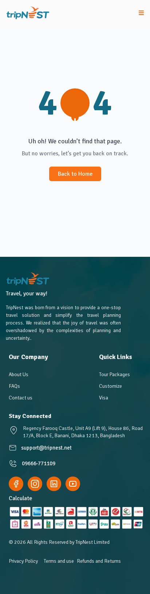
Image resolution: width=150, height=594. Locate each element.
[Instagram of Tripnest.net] (35, 484)
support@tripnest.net (46, 447)
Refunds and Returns (99, 561)
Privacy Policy (23, 561)
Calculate (20, 498)
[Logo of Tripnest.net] (28, 12)
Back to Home (75, 174)
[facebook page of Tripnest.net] (16, 484)
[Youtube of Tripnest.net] (73, 484)
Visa (103, 398)
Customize (110, 386)
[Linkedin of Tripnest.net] (54, 484)
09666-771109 (38, 463)
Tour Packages (114, 374)
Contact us (20, 398)
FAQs (14, 386)
